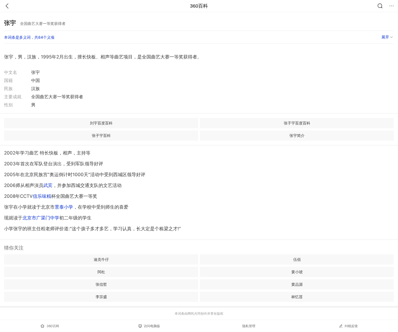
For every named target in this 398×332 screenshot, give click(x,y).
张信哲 (101, 284)
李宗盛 (101, 296)
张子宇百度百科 (297, 123)
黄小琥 (297, 271)
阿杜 (101, 271)
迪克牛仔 (101, 259)
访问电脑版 (152, 326)
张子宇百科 (101, 135)
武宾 (48, 185)
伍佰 (297, 259)
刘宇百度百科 (101, 123)
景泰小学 (64, 207)
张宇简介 (297, 135)
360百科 (199, 6)
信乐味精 (42, 196)
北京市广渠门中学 (40, 218)
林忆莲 (297, 296)
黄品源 (297, 284)
